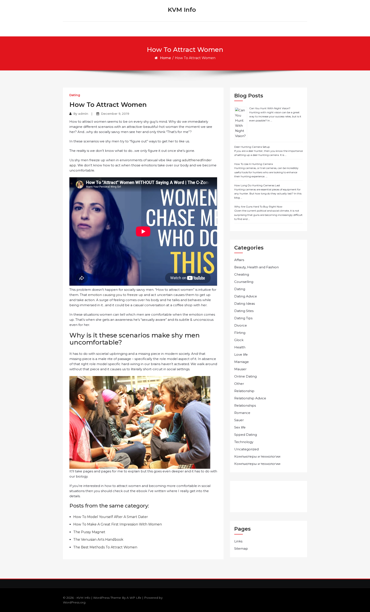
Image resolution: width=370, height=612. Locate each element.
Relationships (245, 405)
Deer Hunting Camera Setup (252, 146)
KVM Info (182, 9)
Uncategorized (246, 449)
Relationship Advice (250, 398)
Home (165, 58)
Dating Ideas (244, 304)
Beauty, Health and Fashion (256, 267)
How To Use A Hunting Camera (253, 164)
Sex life (240, 427)
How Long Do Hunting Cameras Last (257, 185)
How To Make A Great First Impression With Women (117, 524)
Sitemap (241, 548)
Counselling (243, 282)
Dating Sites (244, 311)
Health (239, 347)
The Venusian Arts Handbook (98, 539)
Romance (242, 413)
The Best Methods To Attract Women (105, 547)
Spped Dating (245, 435)
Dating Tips (243, 318)
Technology (243, 442)
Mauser (240, 369)
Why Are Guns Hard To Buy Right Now (258, 206)
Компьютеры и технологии (257, 456)
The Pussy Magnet (89, 532)
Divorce (240, 325)
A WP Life (134, 598)
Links (238, 541)
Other (239, 384)
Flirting (239, 333)
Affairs (239, 260)
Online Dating (245, 376)
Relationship (244, 391)
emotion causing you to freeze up (115, 295)
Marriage (241, 362)
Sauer (239, 420)
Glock (238, 340)
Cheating (241, 274)
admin (83, 114)
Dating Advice (245, 296)
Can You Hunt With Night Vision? (269, 108)
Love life (241, 354)
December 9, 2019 (115, 114)
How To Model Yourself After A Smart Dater (110, 517)
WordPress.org (74, 602)
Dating (74, 95)
